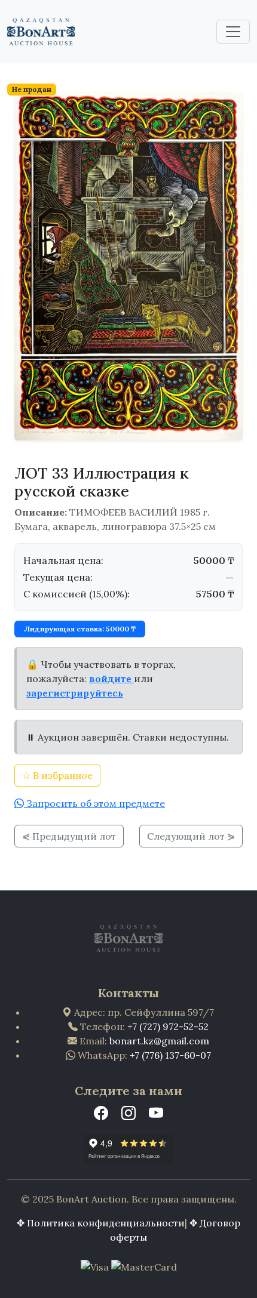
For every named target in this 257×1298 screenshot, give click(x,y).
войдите (111, 679)
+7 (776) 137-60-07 (170, 1055)
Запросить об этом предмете (94, 803)
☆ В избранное (57, 775)
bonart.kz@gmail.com (159, 1041)
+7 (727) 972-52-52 (168, 1026)
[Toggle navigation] (233, 32)
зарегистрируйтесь (74, 693)
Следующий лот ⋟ (191, 836)
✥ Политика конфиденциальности (101, 1223)
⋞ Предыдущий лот (69, 836)
